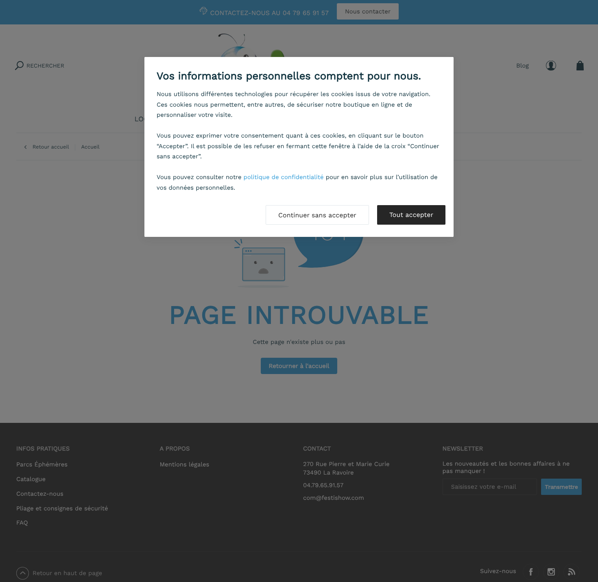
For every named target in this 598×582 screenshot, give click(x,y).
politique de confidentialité (284, 177)
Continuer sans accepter (317, 215)
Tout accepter (411, 215)
